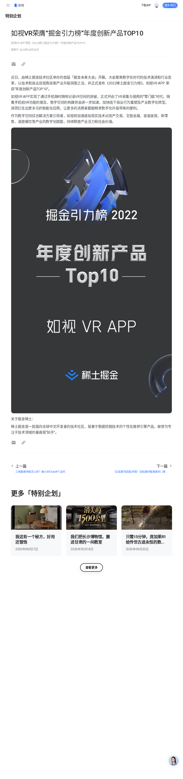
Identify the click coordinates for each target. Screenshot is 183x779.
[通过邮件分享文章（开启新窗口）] (14, 64)
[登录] (156, 5)
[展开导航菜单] (8, 5)
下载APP (146, 5)
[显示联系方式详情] (174, 761)
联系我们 (170, 5)
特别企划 (13, 16)
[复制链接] (24, 64)
